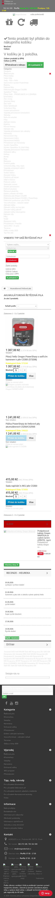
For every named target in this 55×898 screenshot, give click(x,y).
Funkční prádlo (9, 163)
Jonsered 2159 (20, 656)
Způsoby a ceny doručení (14, 825)
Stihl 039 (36, 661)
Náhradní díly (9, 129)
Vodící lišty (8, 78)
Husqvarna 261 (37, 652)
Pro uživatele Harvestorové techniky (18, 794)
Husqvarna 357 (41, 659)
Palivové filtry (9, 87)
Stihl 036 (46, 652)
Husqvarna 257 (33, 663)
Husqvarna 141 (27, 661)
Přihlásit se (8, 1)
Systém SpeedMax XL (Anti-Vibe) (16, 147)
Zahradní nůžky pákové (12, 210)
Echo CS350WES (11, 663)
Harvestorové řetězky (12, 140)
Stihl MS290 (20, 652)
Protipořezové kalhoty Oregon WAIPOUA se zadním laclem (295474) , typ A (44, 535)
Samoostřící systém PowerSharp (16, 83)
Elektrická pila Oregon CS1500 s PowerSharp (20, 198)
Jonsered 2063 (21, 654)
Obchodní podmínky (12, 818)
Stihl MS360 (31, 654)
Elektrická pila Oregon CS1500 (15, 90)
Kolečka (7, 124)
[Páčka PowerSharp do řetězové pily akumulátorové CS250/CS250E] (27, 399)
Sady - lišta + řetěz (11, 80)
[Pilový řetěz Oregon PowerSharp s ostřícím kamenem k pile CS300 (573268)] (27, 332)
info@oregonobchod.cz (22, 849)
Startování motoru (10, 184)
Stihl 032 (14, 666)
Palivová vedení (10, 182)
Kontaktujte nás (10, 4)
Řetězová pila (9, 73)
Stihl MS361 (20, 659)
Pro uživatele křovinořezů (14, 784)
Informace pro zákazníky (13, 815)
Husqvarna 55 (30, 659)
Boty (5, 159)
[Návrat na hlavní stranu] (4, 288)
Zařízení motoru (10, 122)
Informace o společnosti (13, 821)
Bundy (6, 157)
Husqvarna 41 (9, 656)
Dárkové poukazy (10, 189)
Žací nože (7, 103)
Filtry (6, 120)
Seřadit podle (10, 306)
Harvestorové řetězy (11, 138)
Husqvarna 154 (30, 666)
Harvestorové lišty (10, 136)
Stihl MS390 (22, 663)
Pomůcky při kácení (11, 177)
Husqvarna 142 (9, 654)
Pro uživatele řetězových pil (15, 788)
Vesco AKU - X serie (11, 226)
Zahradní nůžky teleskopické (14, 212)
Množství (9, 370)
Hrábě (6, 219)
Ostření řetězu (9, 173)
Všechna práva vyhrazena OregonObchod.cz (26, 896)
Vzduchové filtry (10, 108)
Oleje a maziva (9, 180)
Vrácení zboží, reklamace (21, 31)
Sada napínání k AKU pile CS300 (21, 486)
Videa (6, 798)
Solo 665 (28, 652)
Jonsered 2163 (9, 652)
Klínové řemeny (9, 127)
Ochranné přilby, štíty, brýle (14, 166)
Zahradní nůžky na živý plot (14, 207)
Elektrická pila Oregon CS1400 (15, 196)
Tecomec (7, 228)
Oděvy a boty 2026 (11, 230)
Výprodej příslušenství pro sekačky (17, 131)
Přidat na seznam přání (14, 382)
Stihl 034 (21, 666)
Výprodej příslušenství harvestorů (16, 150)
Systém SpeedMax (11, 145)
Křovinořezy (8, 97)
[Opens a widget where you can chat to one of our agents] (45, 893)
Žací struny (8, 99)
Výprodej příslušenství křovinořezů (17, 113)
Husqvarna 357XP (14, 661)
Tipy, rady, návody (14, 780)
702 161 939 (7, 8)
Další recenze (12, 638)
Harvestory (8, 133)
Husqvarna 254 (44, 663)
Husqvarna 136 (42, 654)
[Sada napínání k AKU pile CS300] (27, 462)
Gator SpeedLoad (10, 106)
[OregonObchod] (20, 14)
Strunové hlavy (9, 101)
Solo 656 (29, 656)
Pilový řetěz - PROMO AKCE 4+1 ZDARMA (20, 94)
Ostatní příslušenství (11, 110)
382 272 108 (22, 844)
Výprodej (9, 749)
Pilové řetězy (9, 76)
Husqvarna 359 (45, 661)
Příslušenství (9, 170)
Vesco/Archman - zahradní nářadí (16, 203)
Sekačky (7, 115)
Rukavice (7, 161)
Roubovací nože (10, 221)
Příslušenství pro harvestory (14, 143)
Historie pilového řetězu (13, 828)
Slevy (9, 524)
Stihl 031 (7, 666)
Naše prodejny (9, 808)
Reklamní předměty (11, 191)
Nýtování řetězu (10, 175)
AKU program (9, 771)
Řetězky (7, 85)
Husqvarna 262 (9, 659)
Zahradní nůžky (9, 205)
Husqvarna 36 (38, 656)
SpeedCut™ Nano (10, 92)
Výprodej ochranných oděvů (14, 168)
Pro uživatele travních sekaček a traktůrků (20, 791)
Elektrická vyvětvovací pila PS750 (16, 200)
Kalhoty (6, 154)
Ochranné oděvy (10, 152)
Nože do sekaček (10, 117)
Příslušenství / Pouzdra (12, 223)
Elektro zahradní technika (13, 193)
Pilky (6, 217)
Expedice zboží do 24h (32, 31)
